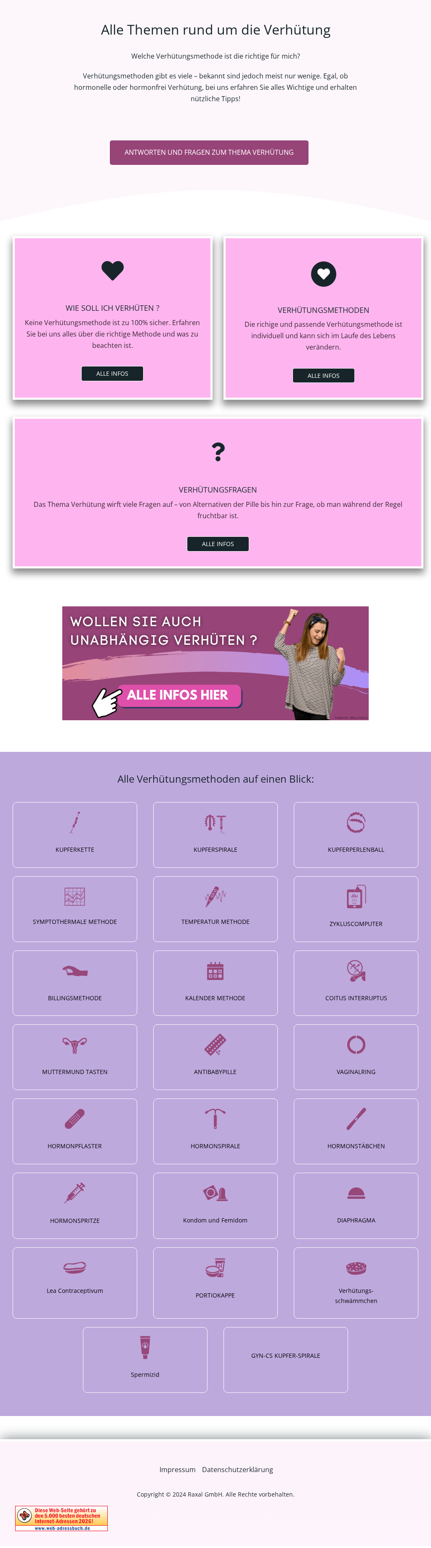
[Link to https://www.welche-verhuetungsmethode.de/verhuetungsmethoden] (323, 274)
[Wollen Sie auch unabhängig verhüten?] (215, 609)
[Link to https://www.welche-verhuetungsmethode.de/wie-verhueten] (112, 271)
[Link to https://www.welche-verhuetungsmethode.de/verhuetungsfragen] (218, 452)
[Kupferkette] (75, 835)
